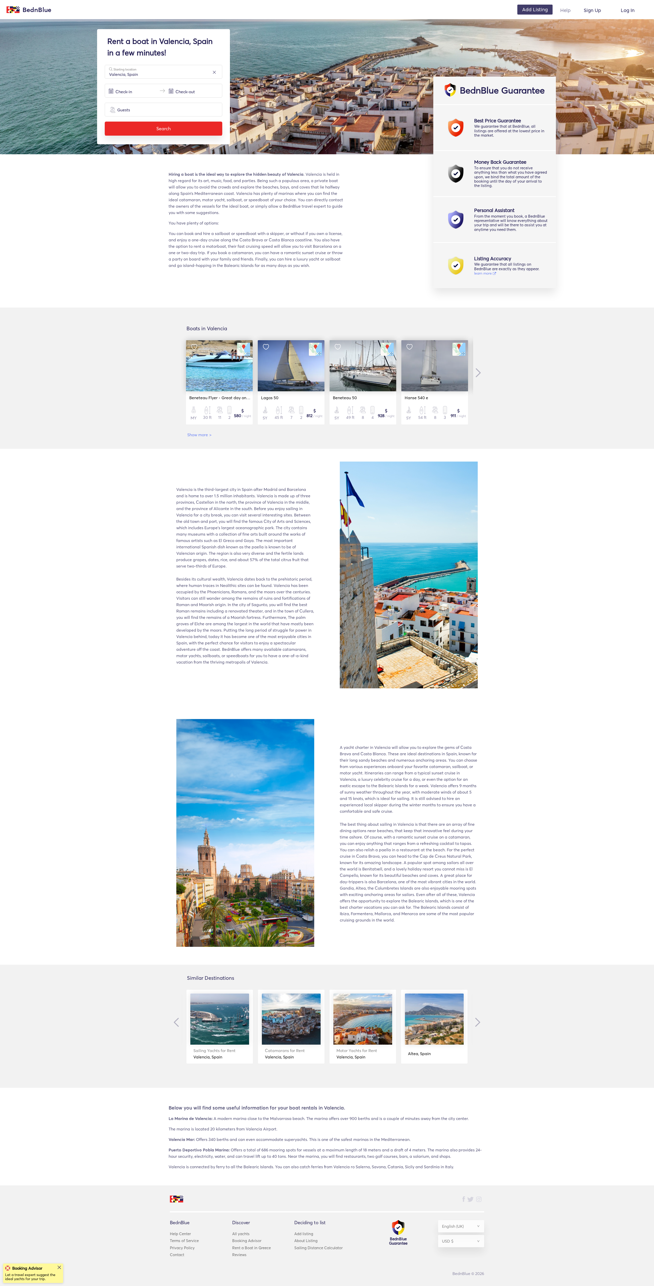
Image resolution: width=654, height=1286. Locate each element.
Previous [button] (177, 1022)
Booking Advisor (246, 1240)
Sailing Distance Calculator (318, 1247)
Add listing (303, 1233)
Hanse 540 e (416, 397)
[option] (219, 382)
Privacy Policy (182, 1247)
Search (163, 129)
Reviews (239, 1254)
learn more (483, 273)
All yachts (241, 1233)
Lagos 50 (269, 397)
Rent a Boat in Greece (251, 1247)
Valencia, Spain (214, 1053)
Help (565, 10)
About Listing (306, 1240)
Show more (199, 434)
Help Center (180, 1233)
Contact (177, 1254)
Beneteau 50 (345, 397)
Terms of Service (184, 1240)
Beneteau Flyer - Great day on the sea (225, 397)
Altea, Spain (419, 1053)
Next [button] (477, 372)
